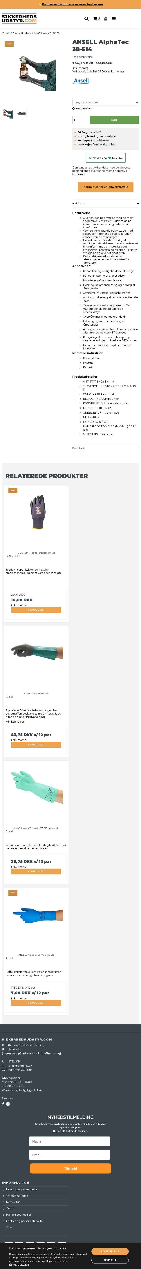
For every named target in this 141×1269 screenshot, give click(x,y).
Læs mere (62, 1261)
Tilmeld (70, 1168)
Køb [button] (114, 120)
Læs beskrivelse (82, 57)
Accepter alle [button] (110, 1251)
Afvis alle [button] (110, 1260)
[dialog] (70, 1256)
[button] (48, 1264)
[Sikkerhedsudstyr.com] (23, 18)
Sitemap (7, 1098)
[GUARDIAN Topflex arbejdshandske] (36, 516)
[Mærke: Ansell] (81, 87)
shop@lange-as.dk (20, 1065)
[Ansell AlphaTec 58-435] (36, 656)
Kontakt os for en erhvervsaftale (106, 187)
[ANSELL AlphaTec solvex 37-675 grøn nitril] (36, 791)
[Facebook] (3, 1104)
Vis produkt (36, 609)
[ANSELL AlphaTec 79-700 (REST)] (36, 918)
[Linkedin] (8, 1104)
